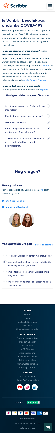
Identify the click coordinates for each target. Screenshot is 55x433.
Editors (27, 314)
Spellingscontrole (27, 367)
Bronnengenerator (27, 353)
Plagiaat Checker (27, 342)
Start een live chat (15, 201)
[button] (48, 427)
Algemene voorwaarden (27, 329)
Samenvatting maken (27, 364)
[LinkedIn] (35, 387)
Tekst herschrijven (27, 360)
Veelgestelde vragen (27, 322)
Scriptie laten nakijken (27, 338)
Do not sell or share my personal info (27, 423)
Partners (27, 325)
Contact (27, 372)
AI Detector (27, 345)
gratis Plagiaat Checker (34, 80)
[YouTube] (20, 387)
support (44, 89)
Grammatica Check (27, 356)
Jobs (27, 318)
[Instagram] (27, 387)
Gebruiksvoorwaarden (27, 418)
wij (42, 190)
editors (45, 65)
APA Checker (27, 349)
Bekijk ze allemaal (44, 244)
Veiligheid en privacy (27, 428)
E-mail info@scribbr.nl (17, 207)
